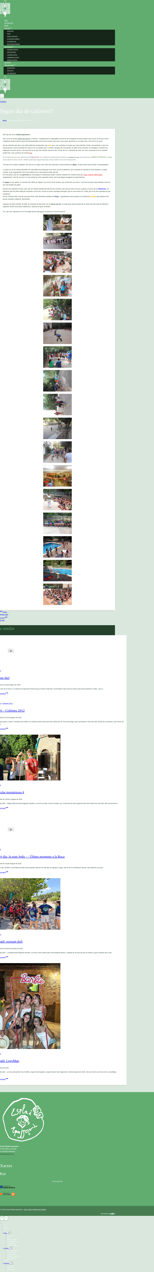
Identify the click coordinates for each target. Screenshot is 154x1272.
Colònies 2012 (7, 703)
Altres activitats (12, 60)
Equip (8, 33)
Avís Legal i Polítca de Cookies (35, 1209)
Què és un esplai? (12, 36)
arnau (4, 120)
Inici (6, 20)
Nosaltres (10, 31)
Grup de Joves (11, 52)
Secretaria (6, 1263)
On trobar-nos (11, 41)
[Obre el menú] (2, 96)
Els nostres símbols (13, 39)
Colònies (3, 102)
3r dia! (2, 619)
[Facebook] (0, 1174)
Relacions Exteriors (13, 44)
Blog (6, 25)
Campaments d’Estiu (13, 57)
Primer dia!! (4, 613)
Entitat (5, 1233)
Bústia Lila (10, 70)
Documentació (11, 73)
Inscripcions (11, 68)
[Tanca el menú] (0, 1222)
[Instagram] (4, 1174)
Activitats (6, 1248)
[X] (2, 1174)
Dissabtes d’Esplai (12, 49)
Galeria (7, 62)
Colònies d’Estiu (12, 55)
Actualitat (8, 23)
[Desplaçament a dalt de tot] (2, 1218)
